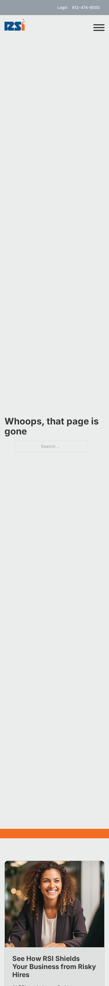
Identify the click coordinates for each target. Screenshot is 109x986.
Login (62, 7)
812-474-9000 (86, 7)
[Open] (99, 27)
